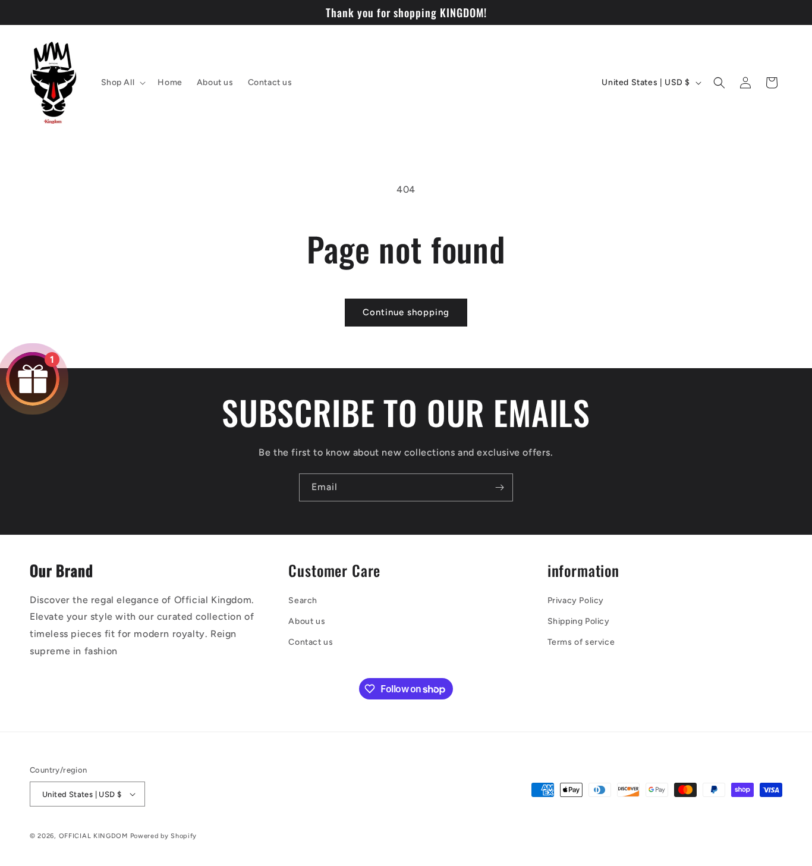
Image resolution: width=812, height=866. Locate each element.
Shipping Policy (578, 621)
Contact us (310, 642)
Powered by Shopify (163, 836)
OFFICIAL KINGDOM (93, 836)
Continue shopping (406, 312)
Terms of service (581, 642)
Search (302, 600)
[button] (122, 82)
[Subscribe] (499, 487)
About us (306, 621)
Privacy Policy (575, 600)
